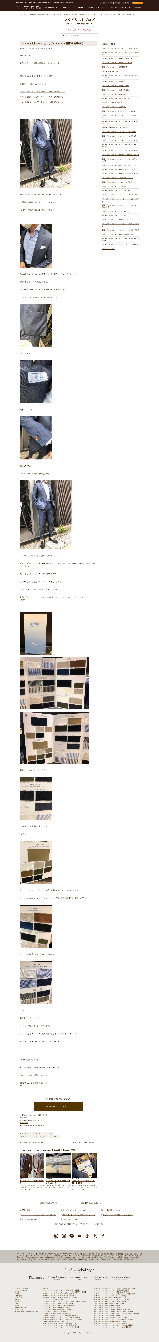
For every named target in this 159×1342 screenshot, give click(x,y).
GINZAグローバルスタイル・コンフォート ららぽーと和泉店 (120, 200)
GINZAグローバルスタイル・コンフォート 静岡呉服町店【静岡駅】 (112, 1290)
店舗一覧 (17, 1292)
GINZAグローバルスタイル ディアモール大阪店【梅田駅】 (109, 1303)
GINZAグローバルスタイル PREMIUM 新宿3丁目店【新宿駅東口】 (61, 1297)
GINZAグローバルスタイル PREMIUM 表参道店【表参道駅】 (59, 1296)
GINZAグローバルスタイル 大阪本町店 (114, 186)
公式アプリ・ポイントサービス (120, 7)
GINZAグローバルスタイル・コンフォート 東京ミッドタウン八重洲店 (120, 76)
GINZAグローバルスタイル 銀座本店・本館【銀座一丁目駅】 (59, 1305)
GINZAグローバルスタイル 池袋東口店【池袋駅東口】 (57, 1313)
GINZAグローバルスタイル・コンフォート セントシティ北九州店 (120, 239)
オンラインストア (102, 7)
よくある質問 (18, 1296)
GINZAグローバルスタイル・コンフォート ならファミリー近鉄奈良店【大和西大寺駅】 (117, 1313)
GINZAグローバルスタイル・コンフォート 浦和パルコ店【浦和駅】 (61, 1327)
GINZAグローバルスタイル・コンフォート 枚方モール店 (120, 195)
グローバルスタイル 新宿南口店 (112, 102)
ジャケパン (43, 1136)
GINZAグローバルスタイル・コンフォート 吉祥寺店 (118, 111)
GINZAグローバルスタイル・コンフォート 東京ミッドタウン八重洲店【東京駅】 (64, 1301)
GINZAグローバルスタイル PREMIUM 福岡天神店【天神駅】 (110, 1321)
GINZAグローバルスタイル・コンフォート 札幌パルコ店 (120, 48)
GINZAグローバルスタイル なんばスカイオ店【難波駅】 (109, 1307)
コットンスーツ (54, 1136)
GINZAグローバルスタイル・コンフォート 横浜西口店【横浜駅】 (60, 1323)
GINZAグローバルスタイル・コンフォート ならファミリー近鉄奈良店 (120, 206)
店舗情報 (80, 7)
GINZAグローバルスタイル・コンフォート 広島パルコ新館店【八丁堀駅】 (113, 1319)
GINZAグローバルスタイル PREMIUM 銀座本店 (117, 58)
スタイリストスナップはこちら (79, 30)
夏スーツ (27, 1133)
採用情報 (117, 3)
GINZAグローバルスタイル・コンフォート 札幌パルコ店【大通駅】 (61, 1290)
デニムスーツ (48, 1133)
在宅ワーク (24, 1136)
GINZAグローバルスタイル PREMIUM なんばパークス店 (120, 173)
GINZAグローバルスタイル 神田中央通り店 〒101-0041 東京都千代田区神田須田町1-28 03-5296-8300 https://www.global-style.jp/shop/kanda (33, 1120)
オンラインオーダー (108, 249)
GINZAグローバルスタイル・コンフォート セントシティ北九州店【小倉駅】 (114, 1325)
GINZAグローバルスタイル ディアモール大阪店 (117, 182)
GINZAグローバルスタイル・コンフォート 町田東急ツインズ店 (120, 122)
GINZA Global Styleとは (52, 7)
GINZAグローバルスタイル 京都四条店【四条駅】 (107, 1315)
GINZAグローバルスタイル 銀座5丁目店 (114, 94)
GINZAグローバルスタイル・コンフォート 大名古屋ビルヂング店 (120, 160)
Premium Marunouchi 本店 (110, 71)
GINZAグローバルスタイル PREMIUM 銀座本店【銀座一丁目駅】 (60, 1294)
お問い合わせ (126, 3)
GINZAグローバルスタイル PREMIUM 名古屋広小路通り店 (120, 155)
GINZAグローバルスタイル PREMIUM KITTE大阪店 (118, 169)
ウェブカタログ (19, 1297)
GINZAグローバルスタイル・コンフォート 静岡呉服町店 (120, 150)
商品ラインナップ (69, 7)
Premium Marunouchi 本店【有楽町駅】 (53, 1299)
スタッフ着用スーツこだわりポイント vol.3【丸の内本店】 (42, 102)
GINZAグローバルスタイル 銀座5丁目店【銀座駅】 (56, 1307)
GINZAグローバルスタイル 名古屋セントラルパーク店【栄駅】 (111, 1296)
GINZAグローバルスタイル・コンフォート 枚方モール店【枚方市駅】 (112, 1309)
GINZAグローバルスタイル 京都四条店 (114, 215)
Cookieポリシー (19, 1309)
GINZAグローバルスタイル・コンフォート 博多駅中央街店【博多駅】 (112, 1323)
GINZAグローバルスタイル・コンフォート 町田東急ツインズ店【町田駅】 (63, 1319)
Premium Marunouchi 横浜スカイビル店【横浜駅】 (56, 1321)
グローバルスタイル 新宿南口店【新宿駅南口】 (55, 1311)
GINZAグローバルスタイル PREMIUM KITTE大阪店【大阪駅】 (110, 1297)
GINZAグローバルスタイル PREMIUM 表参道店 (117, 63)
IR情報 (110, 3)
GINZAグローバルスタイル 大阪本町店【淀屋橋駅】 (108, 1305)
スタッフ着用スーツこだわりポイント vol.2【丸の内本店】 (42, 97)
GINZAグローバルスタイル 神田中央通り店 (115, 98)
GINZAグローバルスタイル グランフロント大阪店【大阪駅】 (110, 1301)
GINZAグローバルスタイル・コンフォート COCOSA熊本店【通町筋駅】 (113, 1327)
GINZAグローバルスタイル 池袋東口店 (114, 107)
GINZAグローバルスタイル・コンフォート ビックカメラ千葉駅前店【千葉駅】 (115, 1288)
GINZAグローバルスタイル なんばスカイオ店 (116, 190)
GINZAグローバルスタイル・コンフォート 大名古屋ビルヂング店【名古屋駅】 (115, 1294)
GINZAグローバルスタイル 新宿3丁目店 (114, 67)
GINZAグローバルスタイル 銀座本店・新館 (115, 90)
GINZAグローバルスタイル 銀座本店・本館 (115, 86)
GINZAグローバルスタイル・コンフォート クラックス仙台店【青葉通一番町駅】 (64, 1292)
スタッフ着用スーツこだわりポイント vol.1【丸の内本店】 (42, 92)
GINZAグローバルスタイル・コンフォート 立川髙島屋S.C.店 (120, 116)
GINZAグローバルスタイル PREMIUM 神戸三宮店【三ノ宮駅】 (110, 1317)
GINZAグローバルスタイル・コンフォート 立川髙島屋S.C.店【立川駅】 (62, 1317)
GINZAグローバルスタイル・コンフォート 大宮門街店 (119, 136)
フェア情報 (89, 7)
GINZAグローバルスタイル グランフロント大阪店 (117, 178)
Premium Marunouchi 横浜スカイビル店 (114, 127)
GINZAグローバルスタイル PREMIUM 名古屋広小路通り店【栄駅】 (112, 1292)
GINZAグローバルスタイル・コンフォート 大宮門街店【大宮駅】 (60, 1325)
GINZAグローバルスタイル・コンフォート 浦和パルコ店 (120, 140)
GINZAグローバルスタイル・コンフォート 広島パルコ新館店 (120, 225)
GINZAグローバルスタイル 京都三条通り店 (115, 211)
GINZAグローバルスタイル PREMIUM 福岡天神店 (117, 234)
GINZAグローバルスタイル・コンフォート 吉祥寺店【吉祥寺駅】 (60, 1315)
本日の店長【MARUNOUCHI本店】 (32, 1143)
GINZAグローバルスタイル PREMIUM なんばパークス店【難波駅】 (112, 1299)
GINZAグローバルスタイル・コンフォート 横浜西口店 (119, 132)
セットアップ (37, 1133)
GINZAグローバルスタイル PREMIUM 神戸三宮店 (117, 219)
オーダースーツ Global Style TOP (23, 1288)
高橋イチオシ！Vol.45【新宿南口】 (85, 1143)
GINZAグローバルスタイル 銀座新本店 (114, 81)
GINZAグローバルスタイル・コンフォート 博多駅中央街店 (120, 230)
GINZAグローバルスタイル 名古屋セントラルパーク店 (119, 165)
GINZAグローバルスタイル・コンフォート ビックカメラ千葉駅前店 (120, 145)
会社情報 (102, 3)
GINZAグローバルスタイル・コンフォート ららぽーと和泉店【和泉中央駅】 (114, 1311)
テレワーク (34, 1136)
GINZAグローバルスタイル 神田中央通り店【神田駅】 (57, 1309)
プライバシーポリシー (20, 1307)
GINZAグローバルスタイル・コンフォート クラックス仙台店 (120, 53)
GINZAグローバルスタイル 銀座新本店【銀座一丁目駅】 (58, 1303)
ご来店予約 (137, 8)
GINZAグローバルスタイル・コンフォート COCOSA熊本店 (120, 244)
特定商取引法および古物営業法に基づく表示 (26, 1311)
